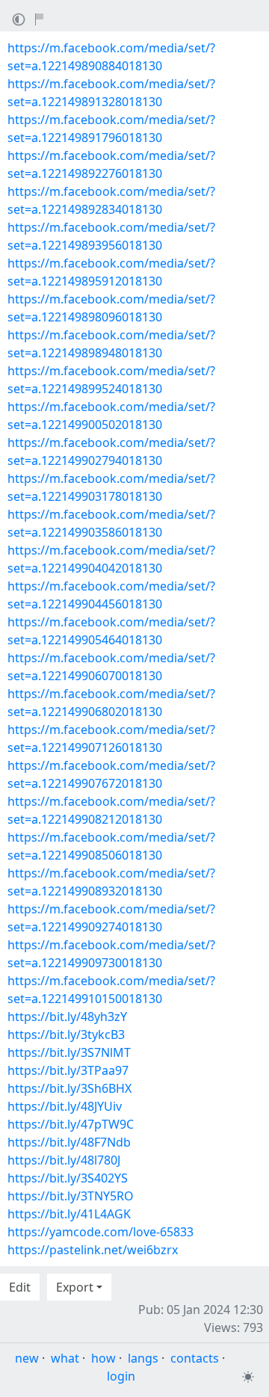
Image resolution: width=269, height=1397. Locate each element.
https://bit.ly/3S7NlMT (69, 1052)
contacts (194, 1358)
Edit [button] (20, 1287)
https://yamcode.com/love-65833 (100, 1232)
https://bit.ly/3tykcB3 (66, 1034)
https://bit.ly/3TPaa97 (68, 1070)
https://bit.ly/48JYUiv (64, 1106)
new (27, 1358)
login (121, 1376)
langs (143, 1358)
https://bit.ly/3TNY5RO (70, 1196)
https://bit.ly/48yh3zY (67, 1016)
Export (74, 1287)
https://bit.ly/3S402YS (67, 1178)
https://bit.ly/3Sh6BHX (69, 1088)
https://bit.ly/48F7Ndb (69, 1142)
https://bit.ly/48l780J (63, 1160)
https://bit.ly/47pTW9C (70, 1124)
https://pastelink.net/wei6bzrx (92, 1250)
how (103, 1358)
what (65, 1358)
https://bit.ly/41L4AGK (69, 1214)
